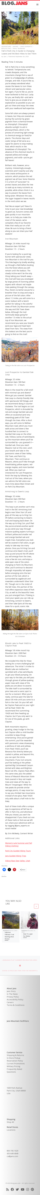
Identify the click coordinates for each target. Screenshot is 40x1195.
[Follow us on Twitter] (17, 1189)
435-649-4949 (12, 1153)
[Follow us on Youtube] (22, 1189)
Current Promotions (16, 1063)
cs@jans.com (12, 1156)
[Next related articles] (36, 906)
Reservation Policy (15, 1061)
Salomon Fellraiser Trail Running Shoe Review (9, 935)
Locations (11, 1130)
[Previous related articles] (31, 906)
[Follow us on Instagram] (27, 1189)
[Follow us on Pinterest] (32, 1189)
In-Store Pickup (13, 1058)
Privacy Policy (13, 997)
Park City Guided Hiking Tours (18, 851)
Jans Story (11, 991)
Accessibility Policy (15, 999)
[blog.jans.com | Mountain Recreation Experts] (15, 4)
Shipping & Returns (15, 1055)
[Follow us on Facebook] (12, 1189)
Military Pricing (13, 1066)
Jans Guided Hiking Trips (15, 856)
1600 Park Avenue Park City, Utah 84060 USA (16, 1091)
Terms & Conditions (15, 1005)
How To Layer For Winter (28, 935)
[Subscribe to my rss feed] (7, 1189)
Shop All (10, 1122)
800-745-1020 (12, 1150)
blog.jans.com (15, 1183)
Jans (5, 56)
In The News (12, 994)
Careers (10, 1002)
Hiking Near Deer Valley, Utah (17, 861)
